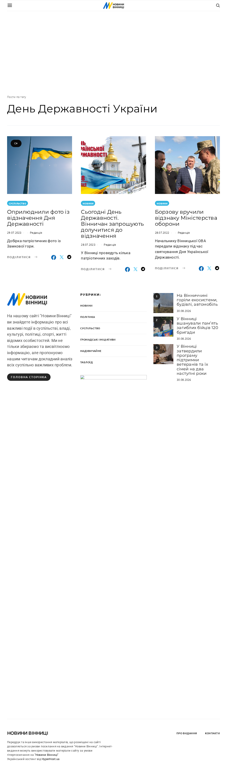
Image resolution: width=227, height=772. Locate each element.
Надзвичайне (91, 351)
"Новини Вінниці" (47, 754)
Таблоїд (86, 362)
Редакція (36, 232)
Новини (88, 203)
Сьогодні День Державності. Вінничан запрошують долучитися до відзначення (112, 224)
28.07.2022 (162, 232)
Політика (87, 317)
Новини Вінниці (27, 733)
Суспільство (17, 203)
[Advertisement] (113, 53)
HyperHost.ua (50, 759)
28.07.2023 (88, 244)
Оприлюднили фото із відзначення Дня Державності (38, 218)
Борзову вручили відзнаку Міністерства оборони (186, 218)
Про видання (186, 733)
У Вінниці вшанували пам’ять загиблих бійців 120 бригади (197, 325)
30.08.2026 (184, 311)
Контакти (212, 733)
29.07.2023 (14, 232)
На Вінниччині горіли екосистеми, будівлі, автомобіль (197, 300)
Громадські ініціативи (98, 339)
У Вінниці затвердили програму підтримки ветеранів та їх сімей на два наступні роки (192, 360)
